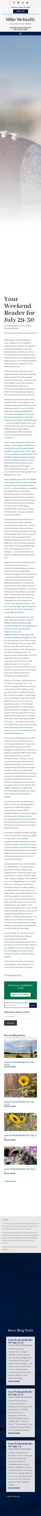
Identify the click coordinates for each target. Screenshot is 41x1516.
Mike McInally (20, 19)
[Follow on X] (22, 2)
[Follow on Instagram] (18, 2)
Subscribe (10, 1023)
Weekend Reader (11, 328)
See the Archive (20, 994)
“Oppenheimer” (19, 881)
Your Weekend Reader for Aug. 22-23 (19, 1063)
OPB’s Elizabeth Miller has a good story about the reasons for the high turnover (20, 813)
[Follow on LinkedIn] (27, 2)
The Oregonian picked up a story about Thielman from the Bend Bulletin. (19, 794)
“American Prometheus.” (23, 916)
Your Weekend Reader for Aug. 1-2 (20, 1170)
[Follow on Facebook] (14, 2)
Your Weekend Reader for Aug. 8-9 (20, 1136)
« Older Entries (10, 1181)
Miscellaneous (26, 1345)
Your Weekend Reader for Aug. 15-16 (19, 1103)
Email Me (21, 11)
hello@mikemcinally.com (20, 27)
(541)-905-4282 (20, 29)
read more (10, 1067)
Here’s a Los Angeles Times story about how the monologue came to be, (20, 948)
